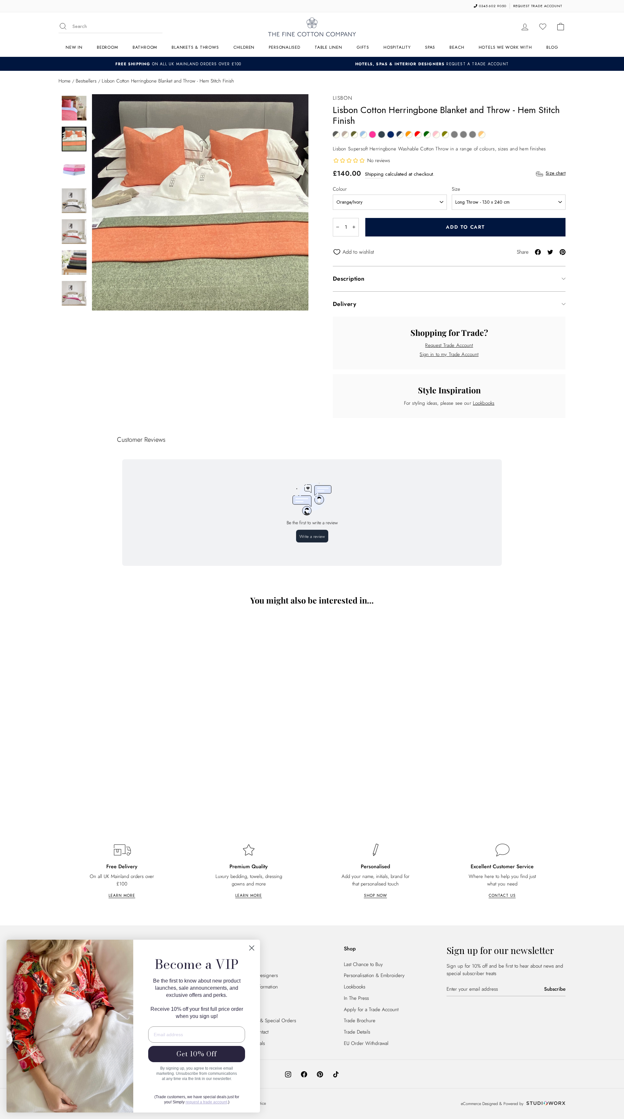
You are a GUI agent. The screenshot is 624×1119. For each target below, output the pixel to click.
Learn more (122, 895)
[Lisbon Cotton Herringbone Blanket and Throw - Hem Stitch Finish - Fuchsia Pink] (372, 134)
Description (348, 278)
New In (74, 47)
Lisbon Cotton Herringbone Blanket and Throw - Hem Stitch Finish (120, 779)
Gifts (363, 47)
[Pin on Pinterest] (563, 251)
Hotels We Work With (505, 47)
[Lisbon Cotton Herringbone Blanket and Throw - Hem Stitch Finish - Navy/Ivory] (399, 134)
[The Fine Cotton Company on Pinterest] (320, 1074)
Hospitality (397, 47)
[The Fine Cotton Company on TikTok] (336, 1074)
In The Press (356, 998)
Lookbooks (483, 403)
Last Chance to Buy (363, 964)
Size (456, 189)
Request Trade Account (449, 345)
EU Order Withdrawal (366, 1043)
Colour (340, 189)
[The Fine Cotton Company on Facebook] (304, 1074)
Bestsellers (86, 80)
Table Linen (328, 47)
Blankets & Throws (195, 47)
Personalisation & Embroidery (374, 975)
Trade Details (357, 1032)
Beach (456, 47)
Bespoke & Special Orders (268, 1020)
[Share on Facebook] (538, 251)
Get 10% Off (196, 1054)
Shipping (374, 174)
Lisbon (343, 98)
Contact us (502, 895)
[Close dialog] (251, 948)
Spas (430, 47)
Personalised (284, 47)
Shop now (375, 895)
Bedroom (107, 47)
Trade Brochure (359, 1020)
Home (64, 80)
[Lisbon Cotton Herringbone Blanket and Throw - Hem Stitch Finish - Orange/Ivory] (409, 134)
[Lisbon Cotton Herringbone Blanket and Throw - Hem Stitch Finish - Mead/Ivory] (481, 134)
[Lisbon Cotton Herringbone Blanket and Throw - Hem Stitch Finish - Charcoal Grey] (381, 134)
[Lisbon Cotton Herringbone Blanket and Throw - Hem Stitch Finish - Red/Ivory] (418, 134)
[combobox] (117, 26)
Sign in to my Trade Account (449, 354)
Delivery (344, 304)
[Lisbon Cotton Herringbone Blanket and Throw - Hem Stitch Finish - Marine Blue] (390, 134)
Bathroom (145, 47)
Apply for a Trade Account (371, 1009)
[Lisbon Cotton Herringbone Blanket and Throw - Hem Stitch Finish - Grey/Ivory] (336, 134)
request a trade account (206, 1102)
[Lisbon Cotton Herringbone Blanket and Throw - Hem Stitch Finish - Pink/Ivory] (436, 134)
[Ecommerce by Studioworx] (545, 1104)
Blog (552, 47)
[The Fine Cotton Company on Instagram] (288, 1074)
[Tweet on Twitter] (550, 251)
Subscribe (555, 989)
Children (243, 47)
